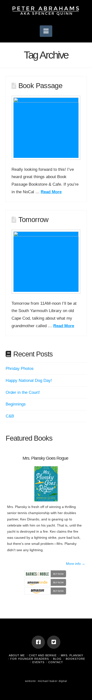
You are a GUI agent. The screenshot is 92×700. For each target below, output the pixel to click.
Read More (51, 192)
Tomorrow (33, 219)
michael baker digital (52, 681)
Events (38, 662)
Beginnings (16, 404)
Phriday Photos (20, 368)
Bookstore (75, 658)
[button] (46, 31)
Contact (55, 662)
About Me (17, 655)
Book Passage (40, 86)
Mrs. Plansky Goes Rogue (45, 458)
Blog (57, 658)
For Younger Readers (29, 658)
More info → (75, 564)
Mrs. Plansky (72, 655)
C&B (10, 416)
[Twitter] (53, 642)
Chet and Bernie (43, 655)
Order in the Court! (23, 392)
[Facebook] (38, 642)
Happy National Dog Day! (29, 380)
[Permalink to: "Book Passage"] (46, 128)
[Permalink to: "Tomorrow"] (46, 262)
